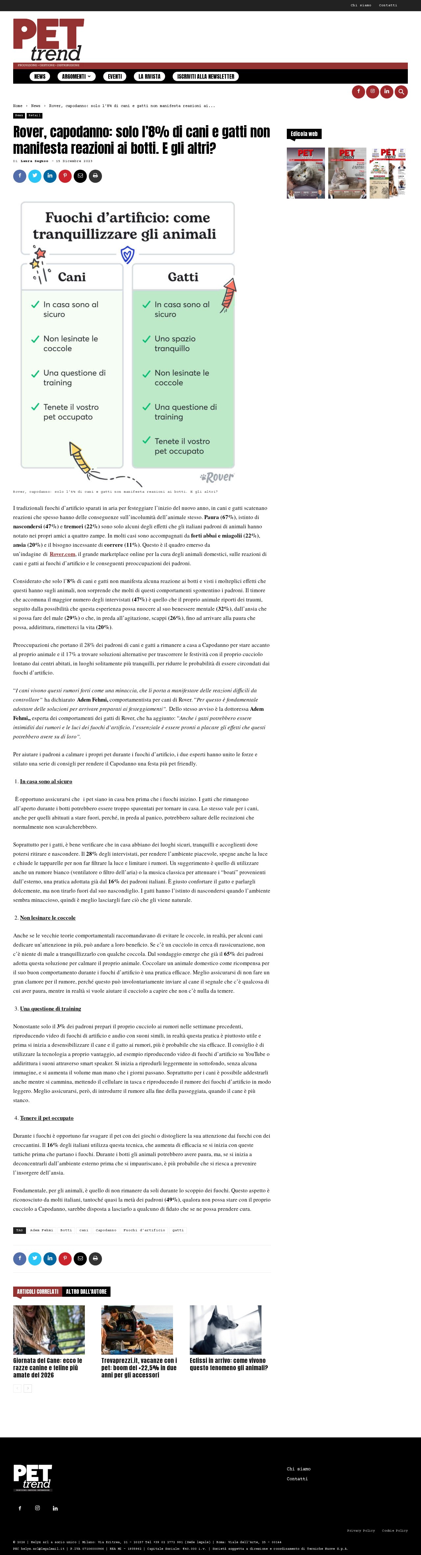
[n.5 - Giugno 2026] (347, 175)
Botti (66, 1230)
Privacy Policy (361, 1531)
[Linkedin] (386, 91)
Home (17, 106)
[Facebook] (358, 91)
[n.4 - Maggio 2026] (389, 175)
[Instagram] (372, 91)
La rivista (149, 76)
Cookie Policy (395, 1531)
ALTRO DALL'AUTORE (86, 1291)
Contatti (388, 5)
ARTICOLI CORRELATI (37, 1291)
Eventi (115, 76)
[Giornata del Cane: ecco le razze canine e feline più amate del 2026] (53, 1330)
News (39, 76)
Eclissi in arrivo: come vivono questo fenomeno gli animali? (229, 1364)
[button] (401, 92)
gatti (178, 1230)
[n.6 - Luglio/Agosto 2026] (306, 175)
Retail (34, 115)
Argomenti (74, 76)
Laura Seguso (34, 161)
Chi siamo (361, 5)
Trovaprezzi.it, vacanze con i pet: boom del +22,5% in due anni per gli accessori (139, 1367)
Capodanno (106, 1230)
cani (83, 1230)
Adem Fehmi (41, 1230)
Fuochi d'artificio (144, 1230)
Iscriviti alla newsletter (205, 76)
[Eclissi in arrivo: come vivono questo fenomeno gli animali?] (230, 1330)
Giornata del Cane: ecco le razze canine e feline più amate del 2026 (47, 1367)
